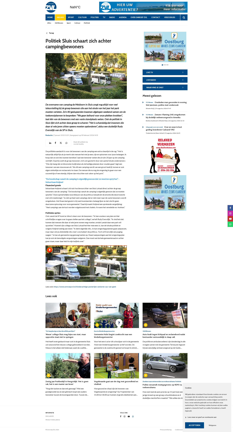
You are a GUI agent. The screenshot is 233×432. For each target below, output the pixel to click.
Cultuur (82, 17)
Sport (71, 17)
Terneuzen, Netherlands (81, 7)
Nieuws (60, 17)
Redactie (49, 135)
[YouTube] (129, 416)
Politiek (95, 17)
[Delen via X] (61, 143)
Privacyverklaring (53, 420)
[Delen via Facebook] (55, 143)
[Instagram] (124, 416)
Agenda (122, 17)
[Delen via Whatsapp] (66, 143)
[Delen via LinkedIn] (50, 143)
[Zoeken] (183, 17)
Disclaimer (50, 416)
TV (104, 17)
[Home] (56, 7)
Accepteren (194, 425)
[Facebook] (120, 416)
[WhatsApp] (133, 416)
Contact (155, 17)
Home (50, 17)
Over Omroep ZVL (139, 17)
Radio (112, 17)
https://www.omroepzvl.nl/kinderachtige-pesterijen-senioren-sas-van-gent (85, 286)
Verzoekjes (169, 17)
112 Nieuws (59, 23)
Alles (49, 23)
